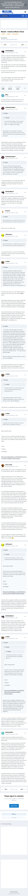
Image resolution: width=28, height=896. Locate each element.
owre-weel (8, 464)
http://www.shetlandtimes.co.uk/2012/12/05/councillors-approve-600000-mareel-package (14, 692)
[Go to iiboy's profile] (2, 95)
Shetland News (14, 39)
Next (22, 44)
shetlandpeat (9, 50)
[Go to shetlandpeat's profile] (2, 51)
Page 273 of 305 (14, 44)
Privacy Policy (14, 892)
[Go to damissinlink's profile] (2, 733)
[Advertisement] (14, 24)
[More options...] (25, 52)
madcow (4, 38)
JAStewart (8, 234)
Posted (11, 52)
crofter (7, 261)
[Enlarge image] (12, 537)
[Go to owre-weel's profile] (2, 465)
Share (14, 814)
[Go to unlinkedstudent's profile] (2, 108)
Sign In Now (14, 806)
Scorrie (7, 211)
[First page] (2, 45)
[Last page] (26, 45)
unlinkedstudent (10, 107)
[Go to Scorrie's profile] (2, 211)
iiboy (6, 94)
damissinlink (9, 732)
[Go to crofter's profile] (2, 262)
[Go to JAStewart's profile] (2, 235)
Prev (5, 44)
